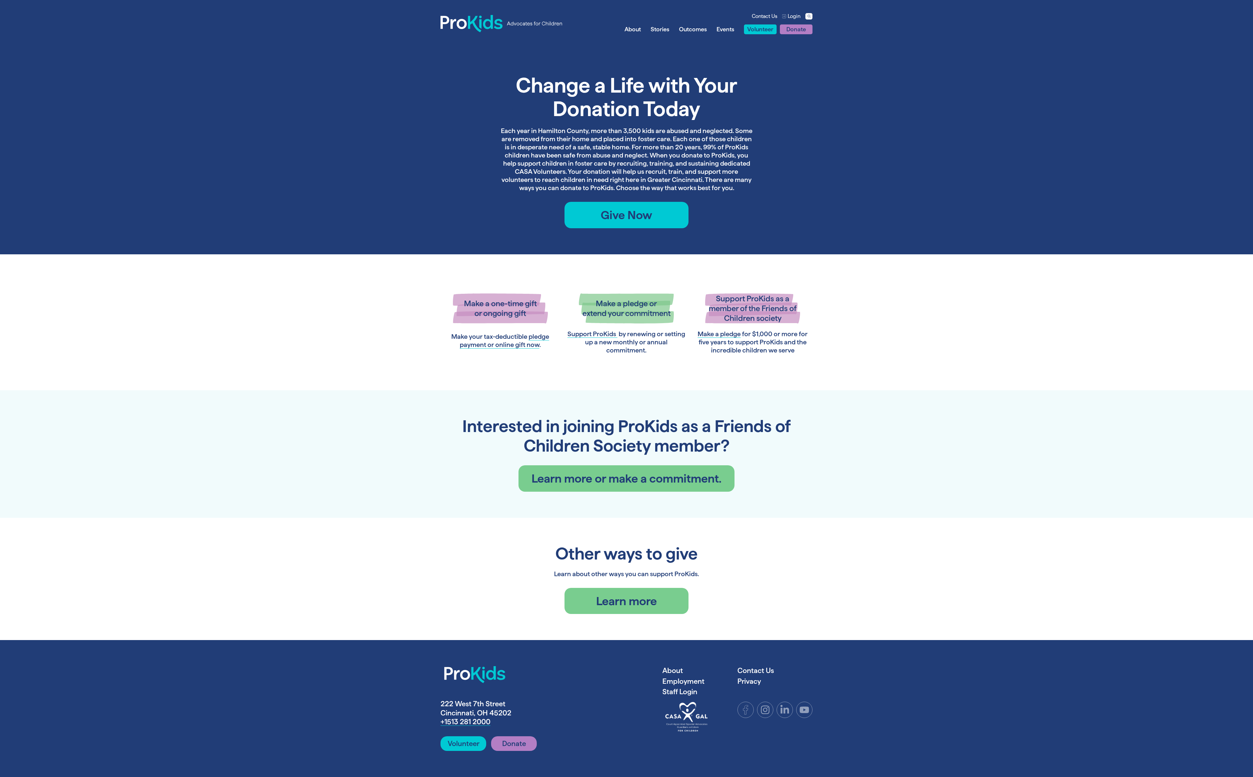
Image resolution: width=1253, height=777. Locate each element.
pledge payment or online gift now (504, 340)
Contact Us (764, 16)
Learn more (626, 600)
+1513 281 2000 (465, 721)
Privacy (749, 681)
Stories (660, 29)
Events (725, 29)
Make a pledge (719, 333)
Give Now (626, 214)
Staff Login (679, 691)
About (633, 29)
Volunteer (760, 29)
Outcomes (693, 29)
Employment (683, 681)
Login (794, 16)
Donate (796, 29)
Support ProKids (592, 333)
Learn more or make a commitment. (626, 478)
